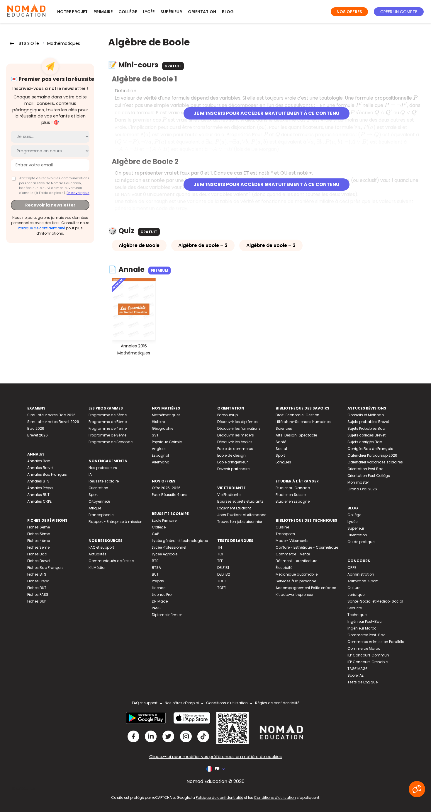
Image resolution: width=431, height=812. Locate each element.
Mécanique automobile (297, 574)
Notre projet (72, 12)
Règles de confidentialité (277, 702)
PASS (156, 607)
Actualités (97, 554)
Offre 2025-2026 (166, 487)
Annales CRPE (39, 501)
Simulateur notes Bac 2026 (51, 414)
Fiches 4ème (38, 540)
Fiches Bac (37, 554)
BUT (155, 574)
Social (281, 448)
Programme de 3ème (107, 435)
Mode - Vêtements (292, 540)
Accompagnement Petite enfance (306, 587)
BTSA (156, 567)
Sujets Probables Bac (366, 428)
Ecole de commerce (235, 448)
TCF (220, 554)
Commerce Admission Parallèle (375, 641)
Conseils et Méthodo (365, 414)
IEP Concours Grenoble (367, 661)
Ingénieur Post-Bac (364, 621)
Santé (281, 441)
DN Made (160, 601)
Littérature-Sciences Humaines (303, 421)
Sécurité (354, 607)
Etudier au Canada (293, 487)
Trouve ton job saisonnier (239, 521)
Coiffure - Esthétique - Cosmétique (307, 547)
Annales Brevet (40, 467)
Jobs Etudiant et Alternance (241, 514)
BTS (155, 560)
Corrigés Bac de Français (370, 448)
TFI (219, 547)
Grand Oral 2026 (362, 489)
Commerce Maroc (363, 648)
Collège (127, 12)
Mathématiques (63, 43)
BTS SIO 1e (29, 43)
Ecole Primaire (164, 520)
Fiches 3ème (38, 547)
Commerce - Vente (293, 554)
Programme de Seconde (111, 441)
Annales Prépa (40, 487)
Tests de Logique (362, 682)
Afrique (95, 508)
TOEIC (222, 581)
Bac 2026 (35, 428)
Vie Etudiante (228, 494)
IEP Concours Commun (368, 655)
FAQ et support (101, 547)
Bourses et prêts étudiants (240, 501)
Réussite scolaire (104, 481)
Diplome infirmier (167, 614)
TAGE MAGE (357, 668)
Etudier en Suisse (291, 494)
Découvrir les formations (239, 428)
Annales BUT (38, 494)
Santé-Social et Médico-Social (375, 601)
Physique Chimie (167, 441)
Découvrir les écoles (234, 441)
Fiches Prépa (38, 581)
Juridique (355, 594)
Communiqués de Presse (111, 560)
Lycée (149, 12)
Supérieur (171, 12)
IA (90, 474)
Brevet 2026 (37, 435)
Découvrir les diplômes (237, 421)
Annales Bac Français (47, 474)
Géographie (162, 428)
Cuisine (282, 527)
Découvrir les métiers (235, 435)
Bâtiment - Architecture (296, 560)
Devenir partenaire (233, 468)
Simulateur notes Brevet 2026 (53, 421)
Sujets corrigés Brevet (366, 435)
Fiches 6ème (38, 527)
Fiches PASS (37, 594)
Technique (356, 614)
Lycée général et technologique (180, 540)
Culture (353, 587)
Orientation (202, 12)
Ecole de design (231, 455)
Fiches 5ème (38, 533)
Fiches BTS (36, 574)
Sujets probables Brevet (368, 421)
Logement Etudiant (234, 508)
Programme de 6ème (108, 414)
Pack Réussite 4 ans (169, 494)
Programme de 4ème (108, 428)
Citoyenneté (99, 501)
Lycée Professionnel (169, 547)
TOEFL (222, 587)
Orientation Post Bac (365, 468)
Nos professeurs (103, 467)
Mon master (358, 482)
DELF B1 (223, 567)
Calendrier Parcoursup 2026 (372, 455)
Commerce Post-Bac (366, 634)
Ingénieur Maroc (361, 628)
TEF (220, 560)
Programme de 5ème (108, 421)
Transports (285, 533)
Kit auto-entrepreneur (294, 594)
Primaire (103, 12)
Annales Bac (38, 460)
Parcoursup (227, 414)
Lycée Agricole (164, 554)
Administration (360, 574)
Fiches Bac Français (45, 567)
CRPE (351, 567)
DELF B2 (223, 574)
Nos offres (349, 12)
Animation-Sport (362, 581)
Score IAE (355, 675)
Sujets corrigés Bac (364, 441)
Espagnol (160, 455)
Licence (158, 587)
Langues (283, 462)
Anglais (159, 448)
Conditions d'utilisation (227, 702)
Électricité (284, 567)
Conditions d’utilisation (275, 797)
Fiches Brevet (38, 560)
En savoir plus (78, 192)
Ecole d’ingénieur (232, 462)
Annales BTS (38, 481)
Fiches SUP (36, 601)
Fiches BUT (36, 587)
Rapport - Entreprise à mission (115, 521)
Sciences (284, 428)
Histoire (158, 421)
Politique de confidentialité (41, 227)
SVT (155, 435)
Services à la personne (296, 581)
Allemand (160, 462)
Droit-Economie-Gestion (297, 414)
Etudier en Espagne (293, 501)
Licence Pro (162, 594)
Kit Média (97, 567)
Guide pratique (360, 541)
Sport (93, 494)
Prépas (158, 581)
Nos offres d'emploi (182, 702)
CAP (155, 533)
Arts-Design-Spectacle (296, 435)
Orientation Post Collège (368, 475)
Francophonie (101, 514)
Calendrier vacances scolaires (375, 462)
